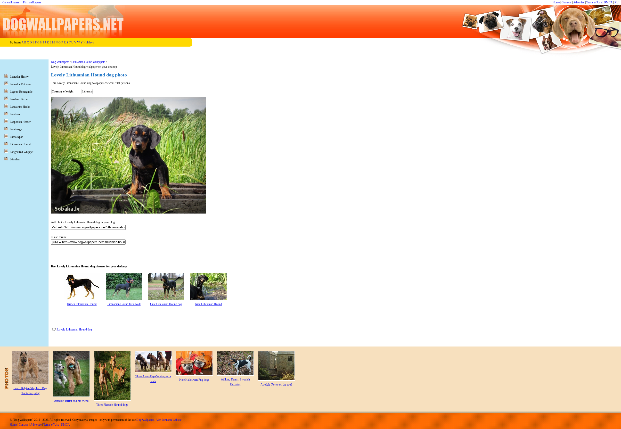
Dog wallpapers (60, 62)
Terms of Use (594, 2)
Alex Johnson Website (168, 419)
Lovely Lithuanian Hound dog (74, 329)
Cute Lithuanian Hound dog (166, 304)
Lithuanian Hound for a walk (124, 304)
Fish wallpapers (32, 2)
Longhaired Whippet (21, 152)
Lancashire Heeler (20, 106)
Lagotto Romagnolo (21, 91)
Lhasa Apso (16, 137)
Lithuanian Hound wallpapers (88, 62)
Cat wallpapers (10, 2)
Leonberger (16, 129)
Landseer (15, 114)
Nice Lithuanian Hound (208, 304)
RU (616, 2)
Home (556, 2)
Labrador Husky (19, 76)
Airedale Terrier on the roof (276, 384)
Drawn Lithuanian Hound (82, 304)
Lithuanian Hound (20, 144)
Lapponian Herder (20, 122)
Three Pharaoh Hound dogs (112, 404)
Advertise (578, 2)
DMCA (608, 2)
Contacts (567, 2)
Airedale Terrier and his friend (71, 401)
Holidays (88, 42)
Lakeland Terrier (19, 99)
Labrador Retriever (20, 84)
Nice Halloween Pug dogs (194, 379)
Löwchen (15, 159)
